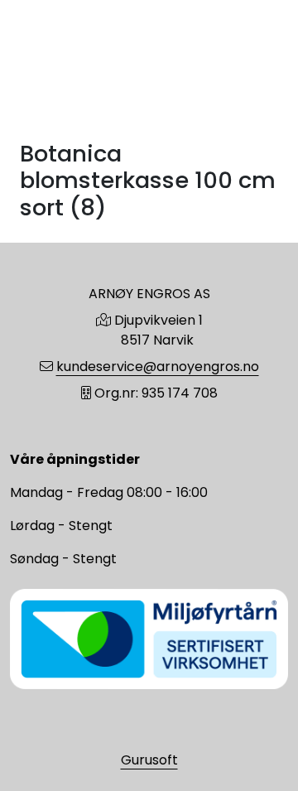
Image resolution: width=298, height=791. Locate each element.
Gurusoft (149, 759)
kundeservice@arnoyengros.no (157, 366)
